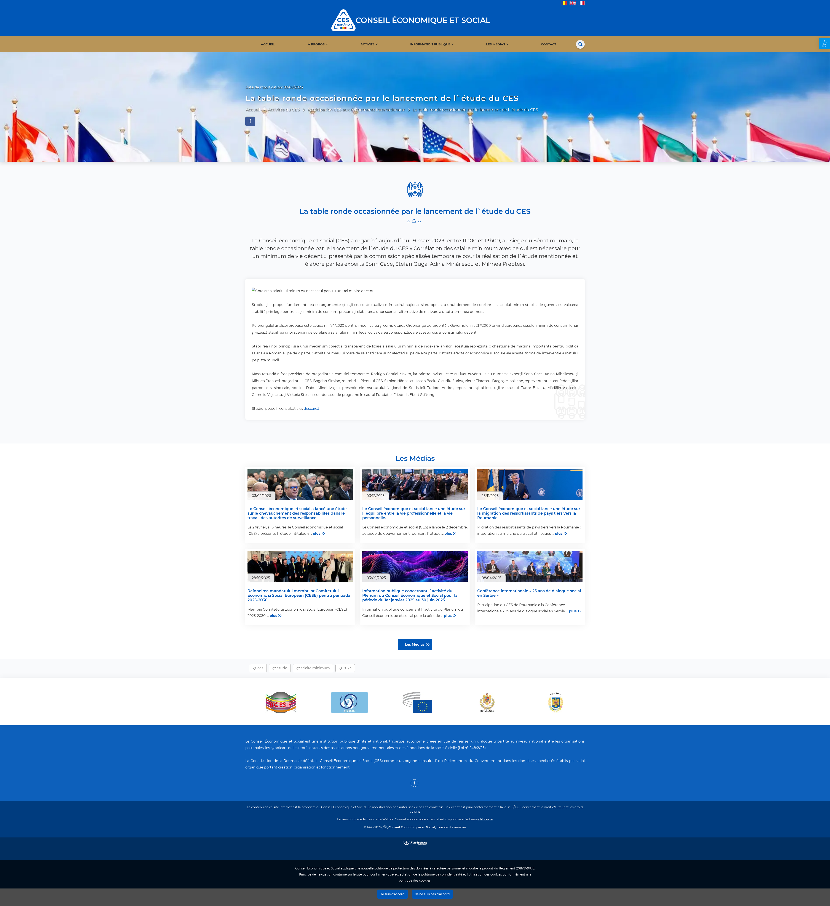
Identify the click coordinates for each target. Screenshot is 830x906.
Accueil (268, 44)
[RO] (564, 3)
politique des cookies (415, 880)
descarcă (311, 409)
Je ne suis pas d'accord (432, 894)
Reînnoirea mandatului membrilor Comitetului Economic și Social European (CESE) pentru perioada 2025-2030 (298, 595)
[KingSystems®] (415, 842)
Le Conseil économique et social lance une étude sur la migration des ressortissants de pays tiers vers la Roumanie (528, 513)
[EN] (573, 3)
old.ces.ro (485, 819)
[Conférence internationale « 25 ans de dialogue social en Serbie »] (530, 568)
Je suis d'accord (392, 894)
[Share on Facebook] (250, 121)
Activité (367, 44)
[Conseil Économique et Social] (343, 20)
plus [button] (317, 533)
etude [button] (281, 668)
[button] (824, 43)
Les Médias (495, 44)
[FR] (581, 3)
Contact (548, 44)
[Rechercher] (580, 44)
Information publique (430, 44)
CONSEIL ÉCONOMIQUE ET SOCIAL (423, 20)
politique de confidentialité (441, 874)
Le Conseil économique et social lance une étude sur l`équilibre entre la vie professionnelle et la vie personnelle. (413, 513)
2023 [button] (346, 668)
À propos (316, 44)
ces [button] (260, 668)
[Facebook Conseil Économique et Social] (414, 783)
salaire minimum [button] (315, 668)
